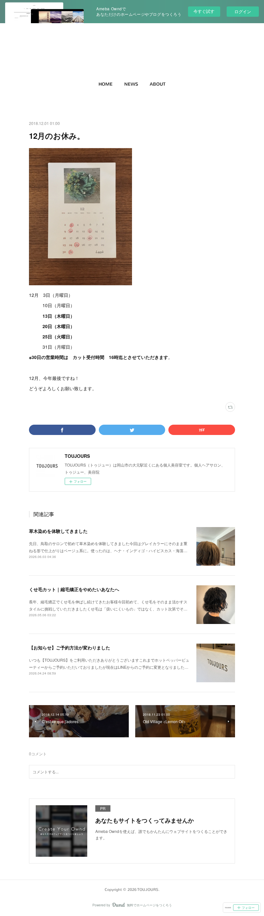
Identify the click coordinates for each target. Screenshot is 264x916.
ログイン (242, 11)
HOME (106, 84)
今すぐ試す (203, 11)
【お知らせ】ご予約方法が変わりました (69, 647)
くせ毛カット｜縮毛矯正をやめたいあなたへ (74, 589)
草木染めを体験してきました (58, 531)
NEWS (131, 84)
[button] (106, 84)
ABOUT (157, 84)
